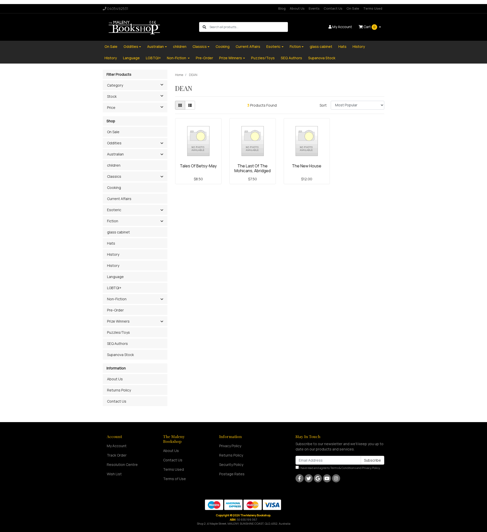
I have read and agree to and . (339, 468)
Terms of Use (174, 478)
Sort (323, 105)
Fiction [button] (112, 221)
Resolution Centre (122, 464)
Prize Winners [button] (118, 321)
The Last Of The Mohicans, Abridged (252, 168)
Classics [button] (114, 176)
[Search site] (204, 27)
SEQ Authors (291, 57)
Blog (282, 8)
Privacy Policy (230, 445)
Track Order (117, 455)
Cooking (223, 46)
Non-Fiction (177, 57)
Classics (200, 46)
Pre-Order (204, 57)
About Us (297, 8)
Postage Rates (232, 473)
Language (131, 57)
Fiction (295, 46)
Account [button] (342, 26)
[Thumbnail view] (180, 105)
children (179, 46)
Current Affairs (248, 46)
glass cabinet (321, 46)
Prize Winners (230, 57)
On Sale (352, 8)
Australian (155, 46)
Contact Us (333, 8)
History (359, 46)
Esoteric (273, 46)
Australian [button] (115, 154)
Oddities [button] (114, 143)
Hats (342, 46)
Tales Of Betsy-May (198, 166)
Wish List (114, 473)
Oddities (131, 46)
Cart (369, 26)
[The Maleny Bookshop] (135, 26)
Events (314, 8)
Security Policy (231, 464)
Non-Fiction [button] (117, 299)
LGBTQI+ (153, 57)
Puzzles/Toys (263, 57)
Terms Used (372, 8)
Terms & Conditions (343, 468)
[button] (161, 143)
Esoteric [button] (114, 209)
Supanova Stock (321, 57)
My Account (117, 445)
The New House (306, 166)
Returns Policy (119, 390)
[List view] (190, 105)
